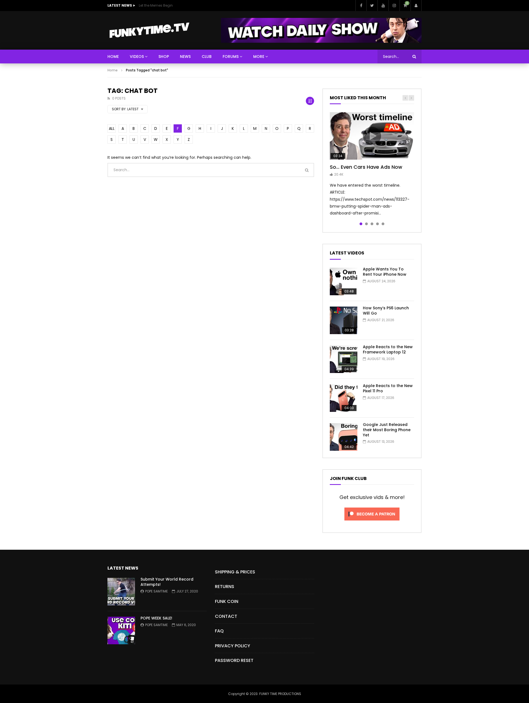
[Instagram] (394, 5)
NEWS (185, 56)
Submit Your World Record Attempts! (167, 581)
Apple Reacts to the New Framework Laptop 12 (388, 349)
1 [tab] (361, 223)
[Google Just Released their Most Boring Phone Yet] (343, 437)
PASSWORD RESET (234, 660)
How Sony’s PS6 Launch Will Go (386, 310)
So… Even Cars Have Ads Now (366, 166)
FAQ (219, 631)
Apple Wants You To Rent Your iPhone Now (384, 271)
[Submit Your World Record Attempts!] (121, 591)
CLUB (207, 56)
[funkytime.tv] (149, 30)
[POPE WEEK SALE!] (121, 630)
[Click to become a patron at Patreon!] (372, 522)
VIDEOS (137, 56)
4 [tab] (377, 223)
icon (372, 136)
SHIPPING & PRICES (235, 572)
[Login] (416, 5)
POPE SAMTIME (156, 591)
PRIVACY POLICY (232, 646)
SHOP (163, 56)
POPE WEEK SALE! (156, 618)
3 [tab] (372, 223)
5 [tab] (383, 223)
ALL (112, 128)
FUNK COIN (226, 601)
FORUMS (231, 56)
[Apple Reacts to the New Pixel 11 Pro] (343, 398)
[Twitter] (371, 5)
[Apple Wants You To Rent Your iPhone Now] (343, 281)
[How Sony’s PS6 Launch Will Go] (343, 320)
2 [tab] (366, 223)
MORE (258, 56)
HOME (113, 56)
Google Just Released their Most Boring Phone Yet (387, 430)
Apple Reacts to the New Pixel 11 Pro (388, 388)
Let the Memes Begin (156, 5)
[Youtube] (382, 5)
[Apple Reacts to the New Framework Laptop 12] (343, 359)
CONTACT (226, 616)
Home (112, 70)
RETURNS (224, 586)
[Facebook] (360, 5)
